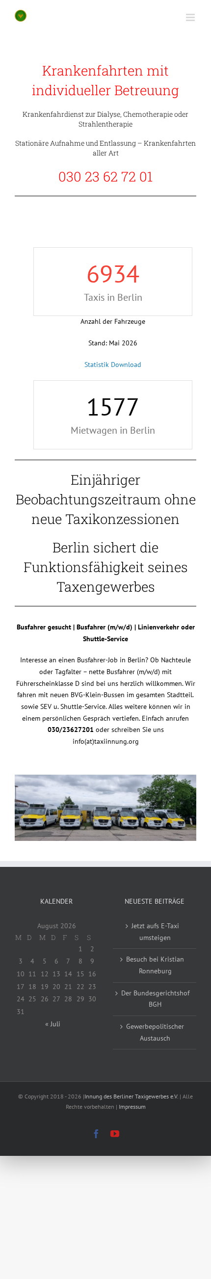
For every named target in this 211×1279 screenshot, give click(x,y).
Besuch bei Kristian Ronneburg (155, 965)
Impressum (132, 1106)
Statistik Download (112, 364)
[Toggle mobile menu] (191, 17)
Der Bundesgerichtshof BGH (155, 999)
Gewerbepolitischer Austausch (155, 1032)
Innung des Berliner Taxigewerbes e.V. (131, 1096)
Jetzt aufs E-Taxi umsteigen (155, 931)
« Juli (52, 1023)
